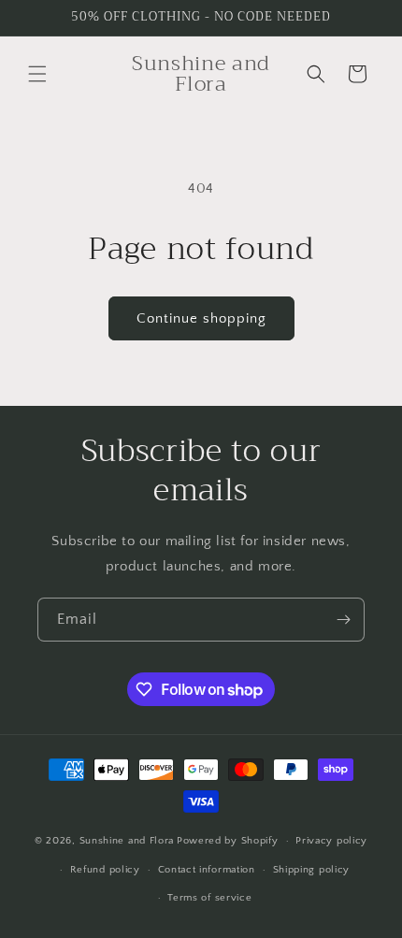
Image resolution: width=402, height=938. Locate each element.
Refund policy (105, 869)
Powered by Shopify (228, 840)
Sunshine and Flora (127, 840)
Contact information (206, 869)
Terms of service (209, 897)
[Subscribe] (343, 620)
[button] (37, 73)
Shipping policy (312, 869)
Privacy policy (331, 840)
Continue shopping (201, 318)
